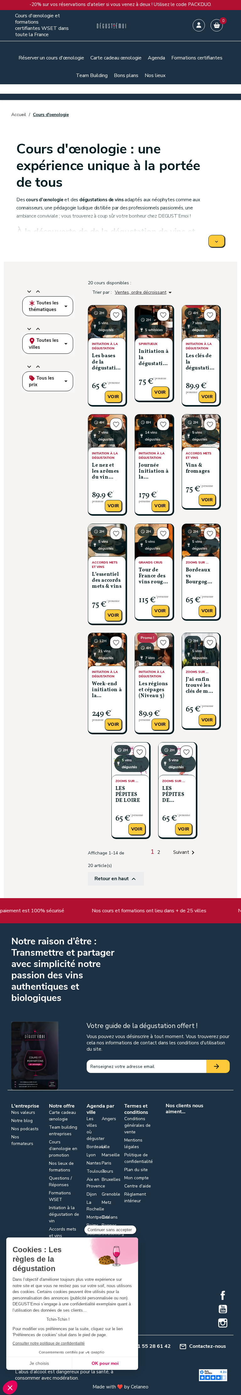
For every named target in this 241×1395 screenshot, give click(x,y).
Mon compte (136, 1178)
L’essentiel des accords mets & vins (107, 580)
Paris (106, 1163)
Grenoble (111, 1194)
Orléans (110, 1217)
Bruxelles (111, 1179)
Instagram (223, 1323)
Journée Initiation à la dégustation (154, 472)
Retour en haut (115, 879)
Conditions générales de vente (137, 1125)
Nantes (94, 1163)
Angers (109, 1119)
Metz (106, 1202)
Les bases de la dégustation (107, 361)
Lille (106, 1147)
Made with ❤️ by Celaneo (120, 1387)
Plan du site (136, 1170)
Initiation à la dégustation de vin (64, 1214)
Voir (113, 397)
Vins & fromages (198, 468)
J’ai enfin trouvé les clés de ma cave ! (199, 686)
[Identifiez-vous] (199, 25)
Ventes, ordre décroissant (144, 292)
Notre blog (22, 1121)
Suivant (185, 852)
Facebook (223, 1295)
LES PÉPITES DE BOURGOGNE (177, 795)
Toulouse (96, 1171)
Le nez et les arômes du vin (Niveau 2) (105, 472)
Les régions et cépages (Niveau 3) (153, 689)
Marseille (111, 1155)
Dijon (92, 1194)
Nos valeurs (23, 1112)
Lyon (91, 1155)
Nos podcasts (25, 1129)
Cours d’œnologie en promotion (63, 1148)
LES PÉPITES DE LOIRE (127, 794)
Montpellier (98, 1217)
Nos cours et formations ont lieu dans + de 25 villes (130, 911)
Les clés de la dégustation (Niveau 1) (201, 362)
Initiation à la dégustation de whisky (154, 358)
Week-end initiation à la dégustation (107, 690)
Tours (107, 1171)
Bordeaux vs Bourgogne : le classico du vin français (200, 577)
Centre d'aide (137, 1186)
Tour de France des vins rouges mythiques (153, 577)
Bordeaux (96, 1147)
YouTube (223, 1309)
